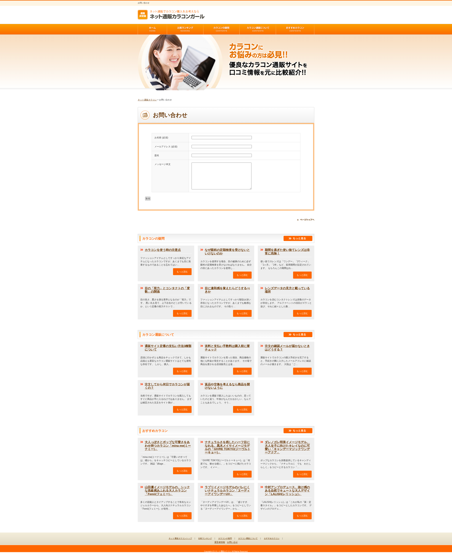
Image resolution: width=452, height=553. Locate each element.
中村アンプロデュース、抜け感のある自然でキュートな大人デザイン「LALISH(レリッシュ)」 (287, 491)
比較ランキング (205, 538)
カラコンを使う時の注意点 (163, 250)
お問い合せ (232, 542)
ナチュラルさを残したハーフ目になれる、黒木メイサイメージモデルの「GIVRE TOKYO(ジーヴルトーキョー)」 (227, 447)
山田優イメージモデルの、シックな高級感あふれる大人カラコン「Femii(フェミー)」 (167, 491)
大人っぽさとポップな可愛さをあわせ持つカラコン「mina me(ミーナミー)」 (168, 445)
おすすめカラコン (271, 538)
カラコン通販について (248, 538)
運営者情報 (219, 542)
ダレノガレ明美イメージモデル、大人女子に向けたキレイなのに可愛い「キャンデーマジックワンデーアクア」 (287, 447)
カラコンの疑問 (225, 538)
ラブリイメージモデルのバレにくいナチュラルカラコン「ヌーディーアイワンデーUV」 (227, 491)
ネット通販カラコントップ (180, 538)
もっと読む (182, 271)
